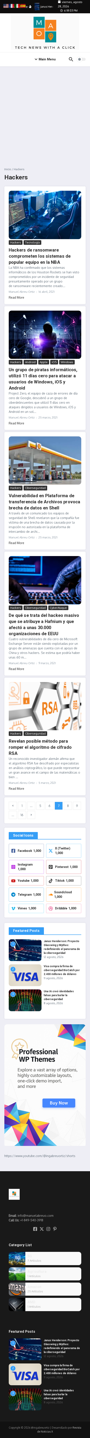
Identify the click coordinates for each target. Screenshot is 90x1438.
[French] (12, 5)
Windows (67, 362)
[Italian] (17, 5)
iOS (54, 362)
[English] (6, 5)
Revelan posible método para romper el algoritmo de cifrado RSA (40, 747)
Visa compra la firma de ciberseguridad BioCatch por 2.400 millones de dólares (62, 970)
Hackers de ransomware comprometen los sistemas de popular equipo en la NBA (40, 256)
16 (22, 815)
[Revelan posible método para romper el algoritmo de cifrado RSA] (45, 706)
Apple (44, 362)
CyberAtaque (58, 607)
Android (30, 362)
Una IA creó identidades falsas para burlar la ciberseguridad (59, 995)
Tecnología (32, 242)
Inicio (7, 169)
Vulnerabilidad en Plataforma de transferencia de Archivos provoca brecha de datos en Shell (44, 502)
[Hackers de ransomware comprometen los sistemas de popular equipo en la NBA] (45, 215)
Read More (16, 297)
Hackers (15, 242)
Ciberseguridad (35, 488)
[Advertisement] (45, 113)
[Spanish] (23, 5)
